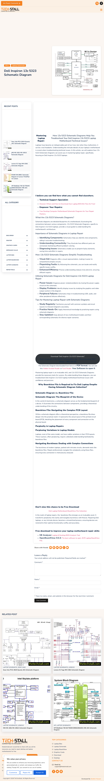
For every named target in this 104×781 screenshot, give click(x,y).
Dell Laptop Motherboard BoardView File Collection (68, 511)
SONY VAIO (22, 667)
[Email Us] (53, 765)
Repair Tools (17, 269)
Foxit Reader (67, 368)
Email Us (57, 765)
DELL (7, 65)
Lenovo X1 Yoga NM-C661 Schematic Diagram (19, 165)
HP (55, 725)
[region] (26, 766)
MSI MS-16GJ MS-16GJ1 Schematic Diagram (19, 153)
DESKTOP (17, 240)
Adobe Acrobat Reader (51, 368)
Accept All (40, 772)
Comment (38, 562)
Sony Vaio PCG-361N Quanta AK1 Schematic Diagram (20, 142)
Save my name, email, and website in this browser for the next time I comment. (65, 596)
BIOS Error (17, 235)
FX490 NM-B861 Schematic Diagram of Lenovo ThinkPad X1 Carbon (20, 177)
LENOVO (72, 667)
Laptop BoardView (17, 260)
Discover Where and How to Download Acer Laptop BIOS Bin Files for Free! (67, 204)
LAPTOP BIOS (17, 255)
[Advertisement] (52, 29)
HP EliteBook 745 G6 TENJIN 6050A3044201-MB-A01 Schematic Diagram (20, 188)
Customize (13, 772)
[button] (97, 3)
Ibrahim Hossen (96, 779)
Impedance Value (17, 250)
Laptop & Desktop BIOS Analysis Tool (66, 535)
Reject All (26, 772)
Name (37, 579)
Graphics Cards (17, 245)
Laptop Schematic (18, 65)
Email (37, 588)
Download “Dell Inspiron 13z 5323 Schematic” (68, 359)
